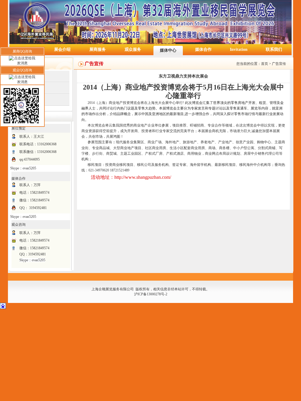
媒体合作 (203, 49)
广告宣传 (279, 64)
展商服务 (97, 49)
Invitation (239, 49)
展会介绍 (62, 49)
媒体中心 (168, 50)
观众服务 (133, 49)
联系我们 (274, 49)
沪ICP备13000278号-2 (150, 294)
